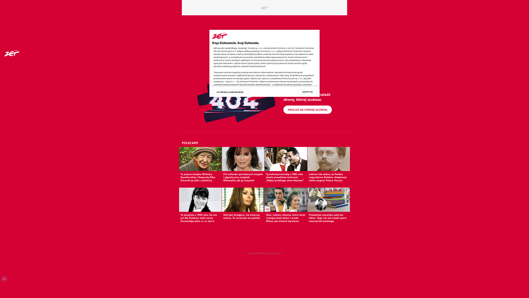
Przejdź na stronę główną (307, 109)
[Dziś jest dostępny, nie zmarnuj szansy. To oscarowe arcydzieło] (243, 200)
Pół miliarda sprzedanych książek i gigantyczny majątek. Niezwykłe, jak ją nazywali (243, 177)
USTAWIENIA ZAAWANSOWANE (230, 92)
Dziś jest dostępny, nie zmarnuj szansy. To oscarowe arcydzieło (241, 216)
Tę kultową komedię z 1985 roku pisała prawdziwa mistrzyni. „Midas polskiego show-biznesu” (285, 177)
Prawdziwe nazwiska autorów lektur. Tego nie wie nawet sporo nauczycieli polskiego (328, 218)
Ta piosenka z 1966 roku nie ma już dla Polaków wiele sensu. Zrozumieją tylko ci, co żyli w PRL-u (198, 219)
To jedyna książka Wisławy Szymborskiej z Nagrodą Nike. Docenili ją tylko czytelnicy (198, 177)
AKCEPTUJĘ (307, 92)
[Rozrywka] (11, 55)
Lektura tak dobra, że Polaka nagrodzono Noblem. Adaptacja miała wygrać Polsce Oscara (328, 177)
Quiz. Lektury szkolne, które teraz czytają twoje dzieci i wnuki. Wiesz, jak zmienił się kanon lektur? (285, 219)
